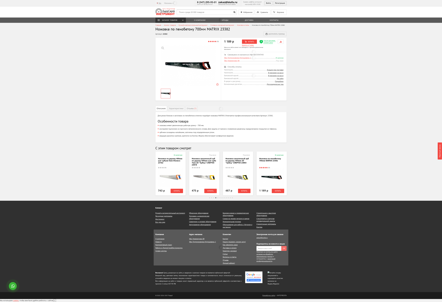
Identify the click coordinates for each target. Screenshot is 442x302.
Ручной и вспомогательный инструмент (170, 213)
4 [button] (216, 198)
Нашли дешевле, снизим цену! (269, 42)
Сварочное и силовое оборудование (202, 222)
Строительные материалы (266, 224)
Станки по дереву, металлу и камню (236, 219)
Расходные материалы (163, 216)
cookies (16, 300)
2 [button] (212, 198)
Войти (268, 3)
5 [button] (218, 198)
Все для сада (160, 222)
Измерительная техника (232, 222)
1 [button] (210, 198)
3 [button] (214, 198)
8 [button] (224, 198)
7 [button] (222, 198)
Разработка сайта (268, 295)
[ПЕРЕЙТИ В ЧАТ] (13, 286)
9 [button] (226, 198)
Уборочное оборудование (198, 213)
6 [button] (220, 198)
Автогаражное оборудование (200, 225)
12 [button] (232, 198)
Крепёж (259, 227)
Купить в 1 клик (248, 45)
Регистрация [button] (280, 3)
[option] (188, 65)
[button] (281, 42)
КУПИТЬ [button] (251, 42)
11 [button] (230, 198)
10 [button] (228, 198)
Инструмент (159, 219)
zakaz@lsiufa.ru (227, 2)
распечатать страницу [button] (277, 34)
